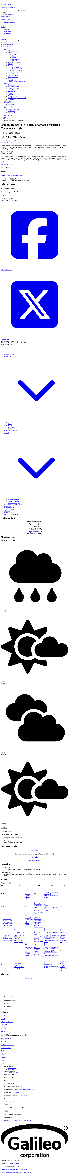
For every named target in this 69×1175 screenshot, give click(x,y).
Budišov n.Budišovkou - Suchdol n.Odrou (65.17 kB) (19, 1120)
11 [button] (3, 916)
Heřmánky (4, 1042)
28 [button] (35, 945)
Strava (13, 56)
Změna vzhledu (5, 1169)
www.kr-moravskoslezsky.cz (25, 1089)
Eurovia (3, 1031)
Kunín (2, 1051)
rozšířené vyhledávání (7, 14)
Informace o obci (13, 51)
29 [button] (44, 944)
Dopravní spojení (13, 75)
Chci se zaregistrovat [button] (34, 860)
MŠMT (3, 1019)
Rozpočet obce (12, 91)
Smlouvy (10, 94)
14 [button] (35, 914)
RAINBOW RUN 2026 (63, 962)
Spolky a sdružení (13, 77)
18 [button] (3, 931)
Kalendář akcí (12, 80)
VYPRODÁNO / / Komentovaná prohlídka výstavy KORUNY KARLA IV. (19, 935)
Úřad (5, 83)
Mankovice (4, 1057)
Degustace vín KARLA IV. (29, 891)
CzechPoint (4, 1016)
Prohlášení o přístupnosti (8, 1172)
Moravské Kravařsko (11, 200)
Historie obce (11, 52)
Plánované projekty (17, 69)
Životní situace (12, 99)
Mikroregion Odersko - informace (17, 72)
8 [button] (44, 903)
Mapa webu (11, 112)
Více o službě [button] (34, 857)
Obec (5, 49)
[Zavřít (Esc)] (1, 346)
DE (7, 33)
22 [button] (44, 929)
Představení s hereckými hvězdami (11, 175)
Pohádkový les (48, 964)
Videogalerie (11, 106)
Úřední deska (8, 101)
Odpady (10, 64)
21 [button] (35, 930)
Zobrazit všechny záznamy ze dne (28, 896)
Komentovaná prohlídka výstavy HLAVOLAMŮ (8, 920)
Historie (14, 54)
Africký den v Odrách (53, 934)
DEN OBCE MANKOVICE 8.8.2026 (51, 906)
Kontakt (6, 107)
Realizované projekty (18, 70)
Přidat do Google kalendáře (8, 141)
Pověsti (14, 57)
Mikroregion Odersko (7, 1022)
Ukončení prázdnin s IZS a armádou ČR (39, 949)
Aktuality (10, 78)
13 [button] (26, 915)
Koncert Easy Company (38, 904)
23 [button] (60, 929)
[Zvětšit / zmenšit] (5, 346)
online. (3, 161)
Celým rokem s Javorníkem (18, 964)
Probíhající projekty (17, 67)
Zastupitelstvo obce (13, 88)
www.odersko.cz (22, 1095)
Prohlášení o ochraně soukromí (24, 1172)
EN (7, 31)
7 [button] (34, 901)
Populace (14, 60)
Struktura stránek (15, 1169)
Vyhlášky (10, 93)
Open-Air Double (38, 921)
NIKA (52, 950)
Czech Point (11, 90)
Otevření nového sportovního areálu (7, 935)
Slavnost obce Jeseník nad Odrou (38, 918)
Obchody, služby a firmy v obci (17, 81)
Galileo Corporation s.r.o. (16, 1163)
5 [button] (44, 962)
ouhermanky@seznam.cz (36, 531)
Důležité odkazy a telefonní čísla (17, 98)
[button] (3, 27)
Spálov (3, 1060)
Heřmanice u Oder (6, 1038)
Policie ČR (4, 1025)
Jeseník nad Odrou (6, 1048)
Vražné (3, 1063)
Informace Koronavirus (14, 62)
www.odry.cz (15, 1092)
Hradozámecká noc (49, 932)
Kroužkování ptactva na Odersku (63, 933)
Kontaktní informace (14, 109)
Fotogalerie (7, 103)
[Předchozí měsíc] (1, 883)
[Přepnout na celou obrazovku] (3, 346)
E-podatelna (11, 85)
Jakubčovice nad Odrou (7, 1045)
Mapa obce (11, 73)
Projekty (10, 65)
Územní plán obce (13, 96)
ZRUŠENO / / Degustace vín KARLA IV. (29, 948)
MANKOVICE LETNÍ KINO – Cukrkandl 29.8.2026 (51, 948)
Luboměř (3, 1054)
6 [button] (60, 959)
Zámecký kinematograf (29, 918)
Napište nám (11, 111)
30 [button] (26, 888)
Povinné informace (13, 86)
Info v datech (15, 59)
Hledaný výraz (22, 11)
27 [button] (26, 944)
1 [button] (44, 889)
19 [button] (14, 929)
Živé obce (3, 1028)
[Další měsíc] (10, 883)
